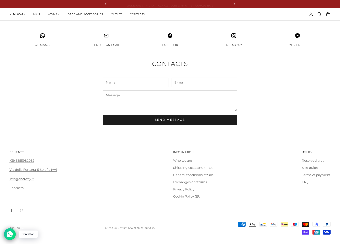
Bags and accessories (85, 14)
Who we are (182, 160)
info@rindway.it (21, 179)
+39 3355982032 (21, 160)
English (14, 228)
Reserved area (313, 160)
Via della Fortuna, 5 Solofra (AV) (33, 170)
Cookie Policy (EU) (187, 196)
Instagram (233, 44)
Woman (54, 14)
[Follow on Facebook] (11, 210)
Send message (170, 120)
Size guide (310, 168)
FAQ (305, 182)
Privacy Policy (183, 189)
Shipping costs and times (193, 168)
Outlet (116, 14)
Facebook (170, 44)
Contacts (137, 14)
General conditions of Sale (193, 175)
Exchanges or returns (190, 182)
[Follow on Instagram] (22, 210)
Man (36, 14)
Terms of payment (316, 175)
